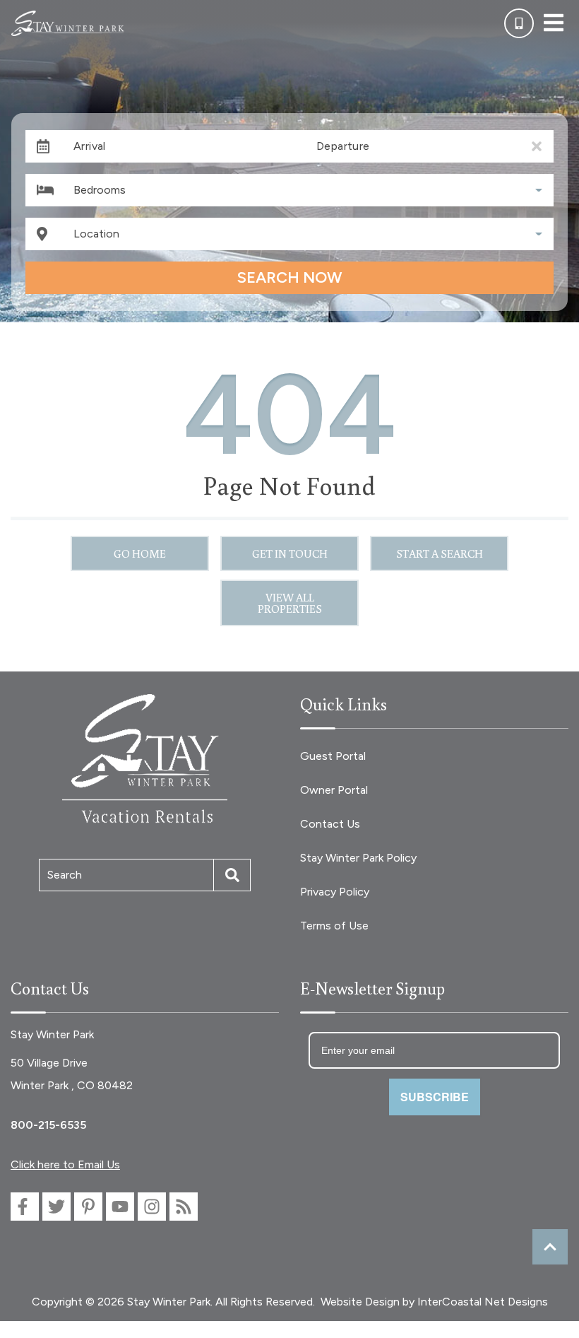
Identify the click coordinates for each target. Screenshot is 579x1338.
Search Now (289, 277)
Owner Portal (334, 790)
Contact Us (330, 824)
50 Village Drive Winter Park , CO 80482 (72, 1074)
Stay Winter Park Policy (358, 857)
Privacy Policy (334, 891)
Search (64, 874)
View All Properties (290, 603)
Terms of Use (334, 925)
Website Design (360, 1301)
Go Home (140, 553)
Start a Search (439, 553)
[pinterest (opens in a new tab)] (88, 1206)
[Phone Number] (519, 23)
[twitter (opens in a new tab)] (56, 1206)
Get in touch (290, 553)
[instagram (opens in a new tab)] (152, 1206)
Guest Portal (333, 756)
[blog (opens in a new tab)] (183, 1206)
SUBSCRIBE (434, 1096)
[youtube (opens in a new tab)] (120, 1206)
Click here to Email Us (65, 1164)
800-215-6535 (48, 1125)
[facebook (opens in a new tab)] (25, 1206)
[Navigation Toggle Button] (553, 22)
